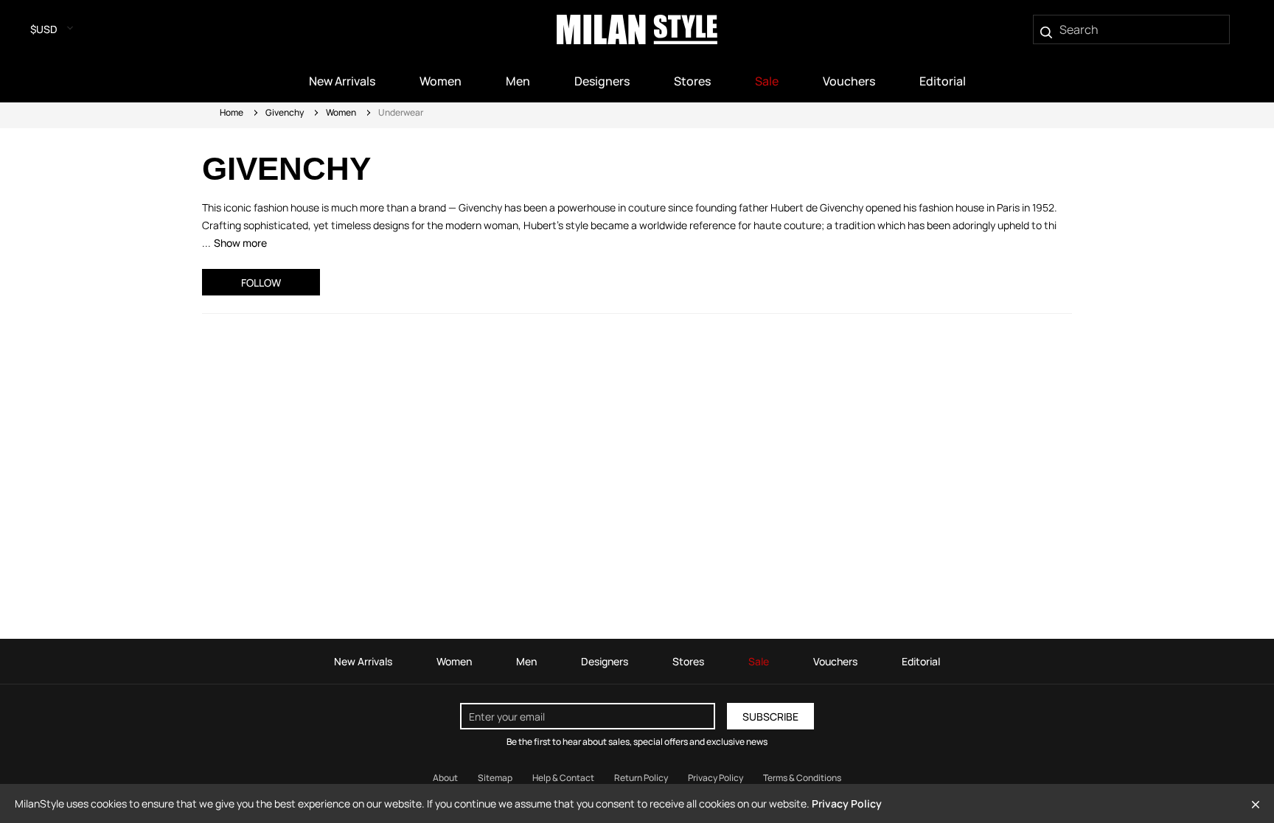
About (445, 777)
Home (231, 112)
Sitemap (495, 777)
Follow (261, 283)
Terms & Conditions (802, 777)
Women (341, 112)
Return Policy (641, 777)
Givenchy (284, 112)
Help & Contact (563, 777)
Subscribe (770, 717)
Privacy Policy (715, 777)
